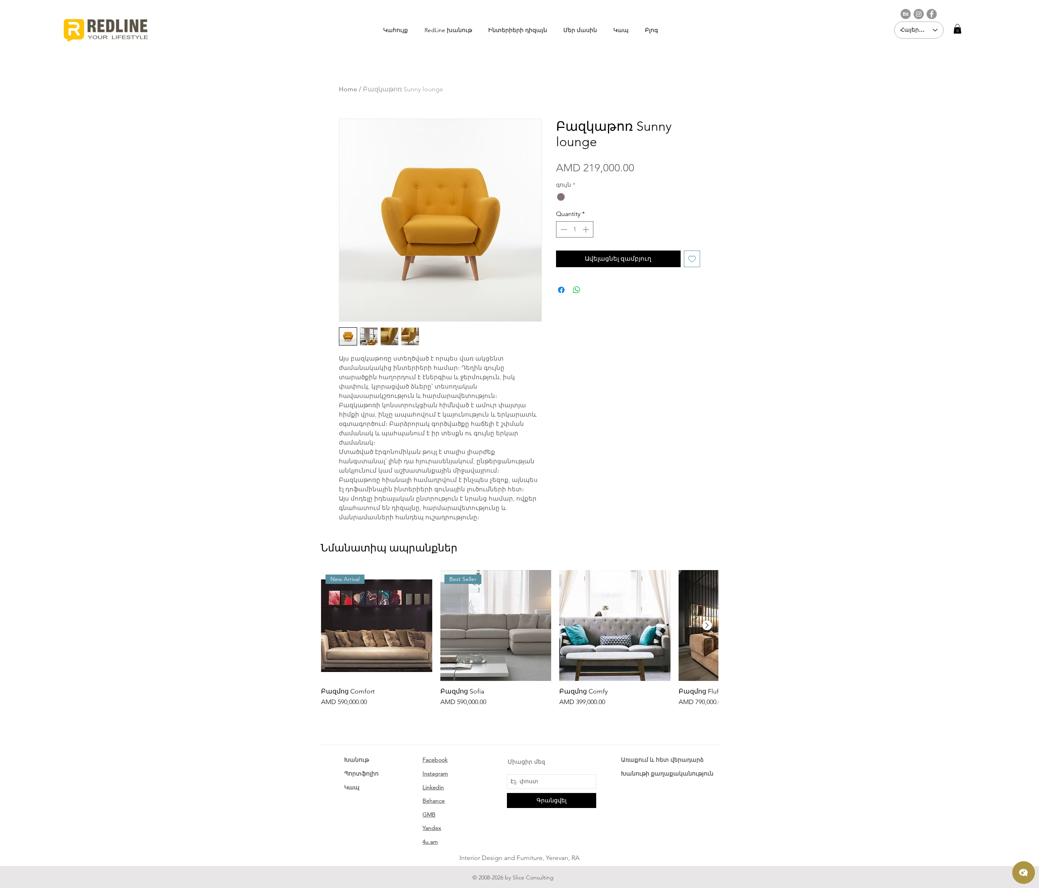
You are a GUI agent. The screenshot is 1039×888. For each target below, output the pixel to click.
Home (348, 89)
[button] (957, 29)
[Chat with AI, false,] (1023, 872)
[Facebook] (932, 14)
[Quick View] (614, 625)
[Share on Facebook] (561, 290)
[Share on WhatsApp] (577, 290)
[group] (519, 639)
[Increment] (586, 229)
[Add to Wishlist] (692, 259)
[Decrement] (563, 229)
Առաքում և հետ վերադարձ (662, 759)
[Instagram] (919, 14)
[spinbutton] (575, 229)
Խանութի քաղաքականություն (667, 773)
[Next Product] (707, 625)
